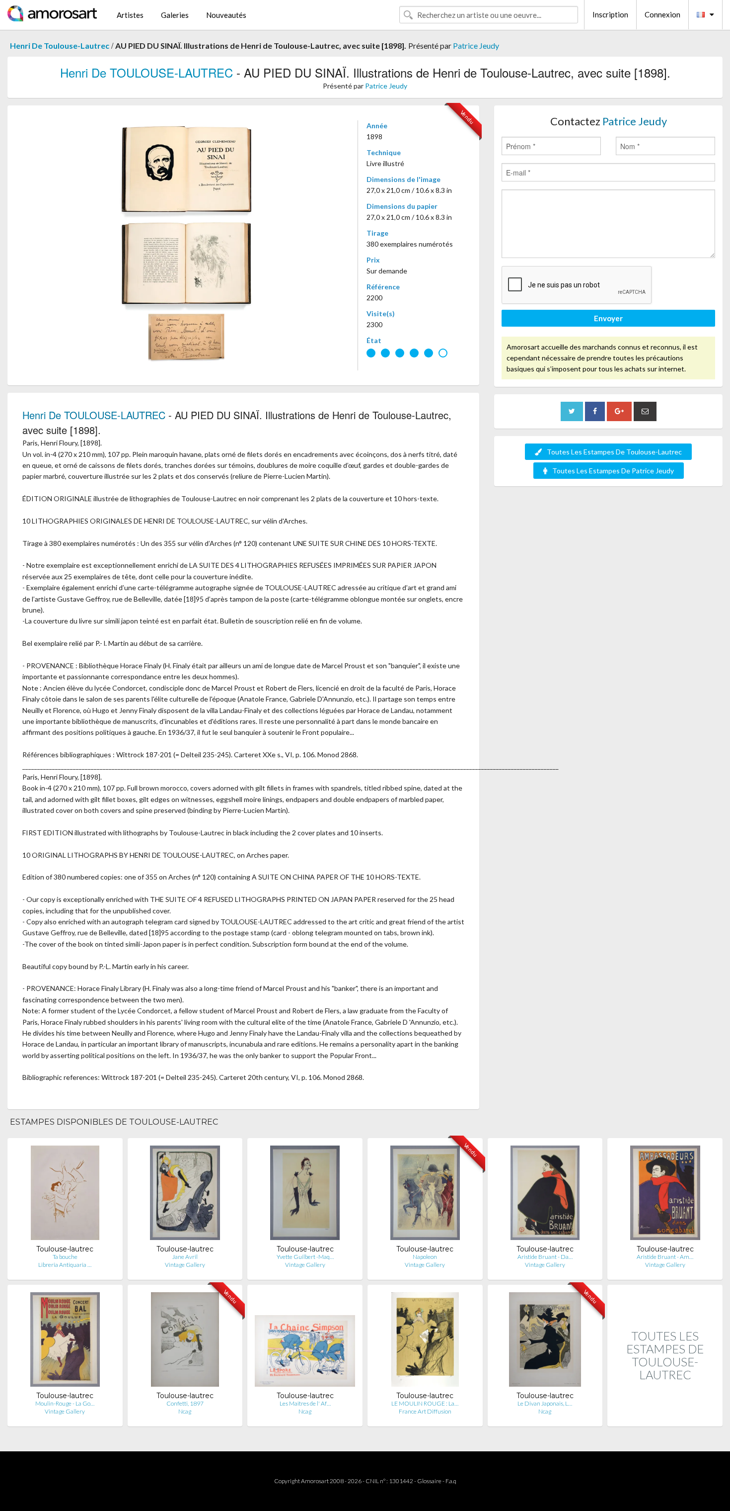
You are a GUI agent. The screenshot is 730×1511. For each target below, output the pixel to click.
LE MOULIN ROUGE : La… (424, 1403)
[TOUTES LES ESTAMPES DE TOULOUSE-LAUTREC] (665, 1416)
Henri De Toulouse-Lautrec (59, 45)
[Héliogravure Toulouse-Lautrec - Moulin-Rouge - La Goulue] (65, 1341)
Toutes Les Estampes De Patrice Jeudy (613, 470)
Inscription (610, 14)
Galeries (175, 14)
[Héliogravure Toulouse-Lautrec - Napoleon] (425, 1195)
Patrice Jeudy (476, 45)
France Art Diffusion (425, 1411)
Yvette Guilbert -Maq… (305, 1256)
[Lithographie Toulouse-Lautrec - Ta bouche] (65, 1195)
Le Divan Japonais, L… (544, 1403)
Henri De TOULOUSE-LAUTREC (146, 72)
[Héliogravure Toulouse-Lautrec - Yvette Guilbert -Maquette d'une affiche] (305, 1195)
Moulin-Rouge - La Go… (64, 1403)
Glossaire (429, 1481)
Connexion (662, 14)
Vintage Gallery (185, 1264)
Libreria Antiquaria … (64, 1264)
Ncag (184, 1411)
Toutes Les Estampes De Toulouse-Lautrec (614, 451)
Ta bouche (65, 1256)
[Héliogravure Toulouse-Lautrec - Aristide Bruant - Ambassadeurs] (665, 1195)
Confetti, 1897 (185, 1403)
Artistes (130, 14)
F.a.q (450, 1481)
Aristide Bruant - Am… (665, 1256)
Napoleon (425, 1256)
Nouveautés (226, 14)
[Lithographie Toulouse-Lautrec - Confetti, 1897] (185, 1341)
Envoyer (608, 318)
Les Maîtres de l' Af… (305, 1403)
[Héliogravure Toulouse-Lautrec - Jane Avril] (184, 1195)
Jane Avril (185, 1256)
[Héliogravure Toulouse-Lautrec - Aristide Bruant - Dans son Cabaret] (545, 1195)
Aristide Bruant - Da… (545, 1256)
